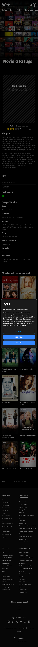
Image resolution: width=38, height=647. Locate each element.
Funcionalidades (23, 555)
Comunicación (23, 592)
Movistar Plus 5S (23, 542)
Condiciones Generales (25, 560)
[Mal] (11, 129)
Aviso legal (22, 628)
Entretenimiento (6, 534)
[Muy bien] (18, 129)
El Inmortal (22, 512)
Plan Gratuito (23, 579)
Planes (21, 576)
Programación (6, 589)
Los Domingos (23, 507)
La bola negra (23, 504)
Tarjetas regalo (23, 589)
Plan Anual (22, 581)
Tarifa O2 (21, 587)
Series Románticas (7, 526)
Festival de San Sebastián (26, 531)
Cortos (3, 513)
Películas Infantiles (7, 518)
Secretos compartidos (28, 435)
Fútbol (19, 10)
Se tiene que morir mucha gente (26, 516)
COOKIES (19, 631)
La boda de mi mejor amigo (27, 403)
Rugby (3, 574)
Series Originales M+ (7, 523)
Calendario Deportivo (8, 584)
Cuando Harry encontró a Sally (8, 436)
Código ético (22, 563)
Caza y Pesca (22, 539)
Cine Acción (5, 510)
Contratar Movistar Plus (25, 566)
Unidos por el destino (9, 468)
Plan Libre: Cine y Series (26, 574)
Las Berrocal (22, 523)
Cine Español (5, 505)
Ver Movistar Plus (24, 552)
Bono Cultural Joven (25, 584)
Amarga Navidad (23, 510)
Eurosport (4, 581)
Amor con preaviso (26, 369)
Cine (12, 10)
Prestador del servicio (10, 628)
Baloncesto (5, 568)
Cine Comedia (6, 508)
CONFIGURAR (19, 331)
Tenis (3, 571)
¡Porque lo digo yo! (26, 468)
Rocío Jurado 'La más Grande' (27, 526)
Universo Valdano (7, 566)
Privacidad (31, 628)
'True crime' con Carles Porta (27, 528)
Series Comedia (6, 529)
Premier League (6, 560)
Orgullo (4, 537)
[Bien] (16, 129)
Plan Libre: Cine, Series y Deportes (26, 570)
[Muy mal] (8, 129)
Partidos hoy (5, 587)
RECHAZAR (19, 337)
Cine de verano (6, 515)
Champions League (7, 555)
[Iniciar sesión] (34, 4)
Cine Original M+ (6, 502)
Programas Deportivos (25, 536)
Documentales (6, 531)
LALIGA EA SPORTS (7, 558)
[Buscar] (31, 5)
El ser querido (23, 502)
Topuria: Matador (7, 576)
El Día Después (6, 563)
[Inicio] (6, 5)
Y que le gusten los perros (9, 370)
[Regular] (13, 129)
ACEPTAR (19, 343)
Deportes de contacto (8, 579)
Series (4, 10)
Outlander (22, 520)
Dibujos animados (24, 534)
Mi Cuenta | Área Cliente (26, 558)
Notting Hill (6, 402)
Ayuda (19, 609)
